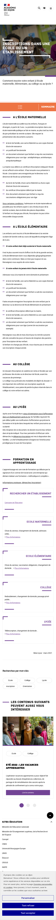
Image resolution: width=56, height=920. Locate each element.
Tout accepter (28, 913)
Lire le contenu (28, 792)
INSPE (4, 867)
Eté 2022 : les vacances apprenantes (22, 766)
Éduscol (5, 858)
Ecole (10, 680)
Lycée (44, 680)
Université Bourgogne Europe (14, 848)
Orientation (27, 686)
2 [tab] (28, 805)
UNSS (4, 853)
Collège (27, 680)
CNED (4, 844)
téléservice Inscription (22, 436)
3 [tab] (34, 805)
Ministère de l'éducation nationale (15, 827)
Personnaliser (28, 898)
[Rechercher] (39, 8)
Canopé (5, 839)
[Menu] (50, 8)
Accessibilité (44, 8)
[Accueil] (10, 10)
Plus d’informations (13, 537)
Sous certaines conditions (13, 203)
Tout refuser (28, 905)
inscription (10, 686)
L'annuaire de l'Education (14, 502)
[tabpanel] (28, 758)
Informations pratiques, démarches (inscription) (22, 482)
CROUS (5, 862)
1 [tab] (21, 805)
